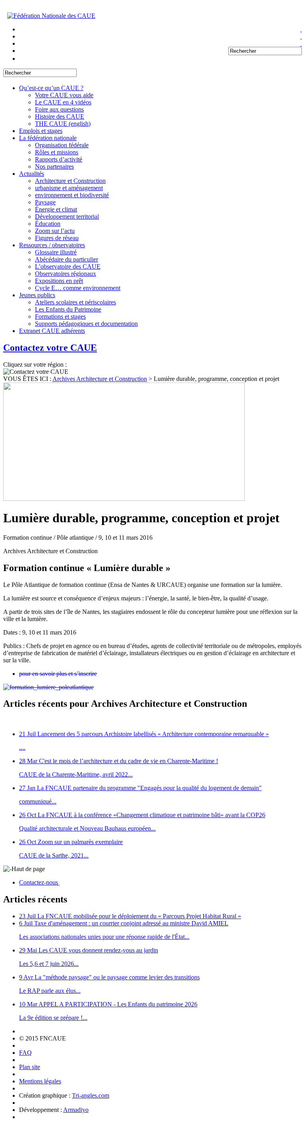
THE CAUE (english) (63, 123)
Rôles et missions (56, 152)
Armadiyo (76, 1109)
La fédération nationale (48, 138)
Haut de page (28, 868)
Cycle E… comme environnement (77, 288)
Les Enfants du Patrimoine (68, 309)
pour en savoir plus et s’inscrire (58, 673)
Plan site (29, 1067)
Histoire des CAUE (59, 116)
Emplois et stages (40, 130)
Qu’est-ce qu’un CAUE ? (51, 88)
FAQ (25, 1052)
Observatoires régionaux (65, 273)
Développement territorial (67, 216)
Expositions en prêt (59, 280)
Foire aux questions (59, 109)
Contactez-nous (39, 882)
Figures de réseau (57, 238)
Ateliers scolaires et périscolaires (75, 302)
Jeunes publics (37, 295)
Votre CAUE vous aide (64, 95)
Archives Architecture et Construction (99, 378)
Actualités (31, 173)
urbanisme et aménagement (69, 188)
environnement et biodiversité (72, 195)
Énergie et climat (56, 209)
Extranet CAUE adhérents (52, 330)
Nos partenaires (54, 166)
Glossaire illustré (56, 252)
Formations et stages (60, 316)
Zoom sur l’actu (55, 230)
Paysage (45, 202)
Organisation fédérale (62, 145)
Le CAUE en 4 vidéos (63, 102)
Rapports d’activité (58, 159)
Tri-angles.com (90, 1095)
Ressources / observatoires (52, 245)
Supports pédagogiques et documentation (86, 323)
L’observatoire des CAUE (67, 266)
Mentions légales (40, 1081)
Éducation (47, 223)
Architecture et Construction (70, 180)
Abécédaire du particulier (66, 259)
